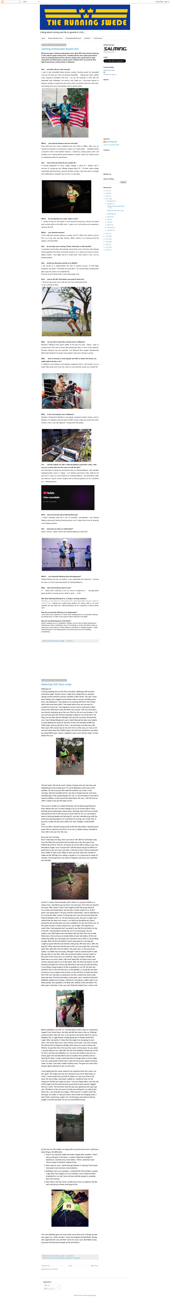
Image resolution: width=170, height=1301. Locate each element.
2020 (107, 190)
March (109, 225)
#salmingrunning (59, 1258)
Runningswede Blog (109, 70)
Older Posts (94, 1266)
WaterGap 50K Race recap (56, 684)
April (108, 222)
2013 (107, 242)
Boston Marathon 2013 (55, 38)
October (110, 204)
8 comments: (69, 641)
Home (43, 38)
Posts (48, 1285)
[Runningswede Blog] (104, 72)
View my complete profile (111, 145)
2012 (107, 244)
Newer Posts (46, 1266)
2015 (107, 236)
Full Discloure (98, 38)
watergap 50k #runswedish (72, 1258)
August (109, 217)
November (110, 201)
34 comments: (70, 1256)
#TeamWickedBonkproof (73, 38)
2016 (107, 233)
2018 (107, 196)
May (108, 219)
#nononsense (50, 1258)
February (110, 227)
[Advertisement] (70, 662)
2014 (107, 239)
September (110, 214)
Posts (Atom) (54, 1269)
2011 (107, 247)
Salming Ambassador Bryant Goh (60, 48)
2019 (107, 193)
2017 (107, 199)
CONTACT (87, 38)
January (110, 230)
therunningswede (111, 142)
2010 (107, 250)
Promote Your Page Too (110, 74)
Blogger (93, 1295)
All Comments (50, 1289)
